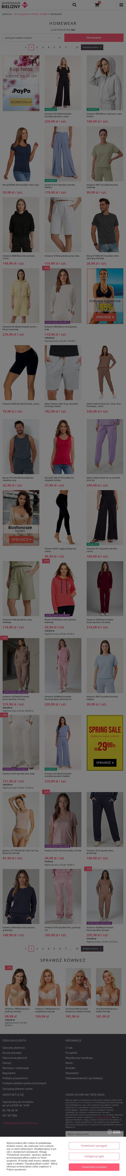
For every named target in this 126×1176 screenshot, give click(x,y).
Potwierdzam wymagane (94, 1145)
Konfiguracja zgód (94, 1156)
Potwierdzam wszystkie (94, 1166)
